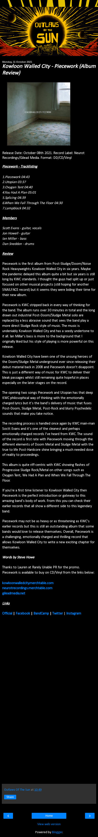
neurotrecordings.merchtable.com (27, 588)
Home (49, 815)
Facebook (23, 613)
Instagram (73, 613)
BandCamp (41, 613)
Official (7, 613)
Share (10, 797)
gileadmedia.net (13, 593)
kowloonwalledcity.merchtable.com (28, 583)
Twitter (57, 613)
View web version (49, 824)
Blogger (57, 832)
